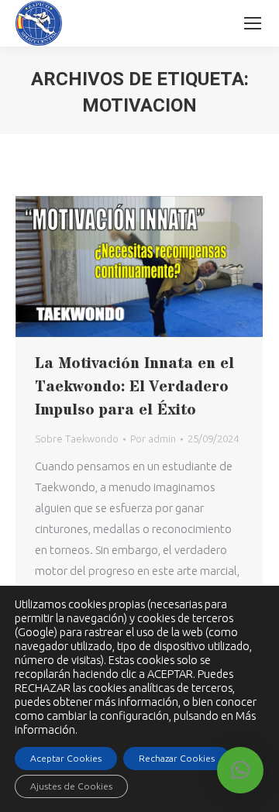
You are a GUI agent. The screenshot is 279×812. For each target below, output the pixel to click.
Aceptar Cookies (66, 758)
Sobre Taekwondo (77, 438)
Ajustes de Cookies (71, 786)
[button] (240, 770)
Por (153, 438)
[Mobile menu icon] (253, 23)
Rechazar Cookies (177, 758)
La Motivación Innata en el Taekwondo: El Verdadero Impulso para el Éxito (134, 387)
